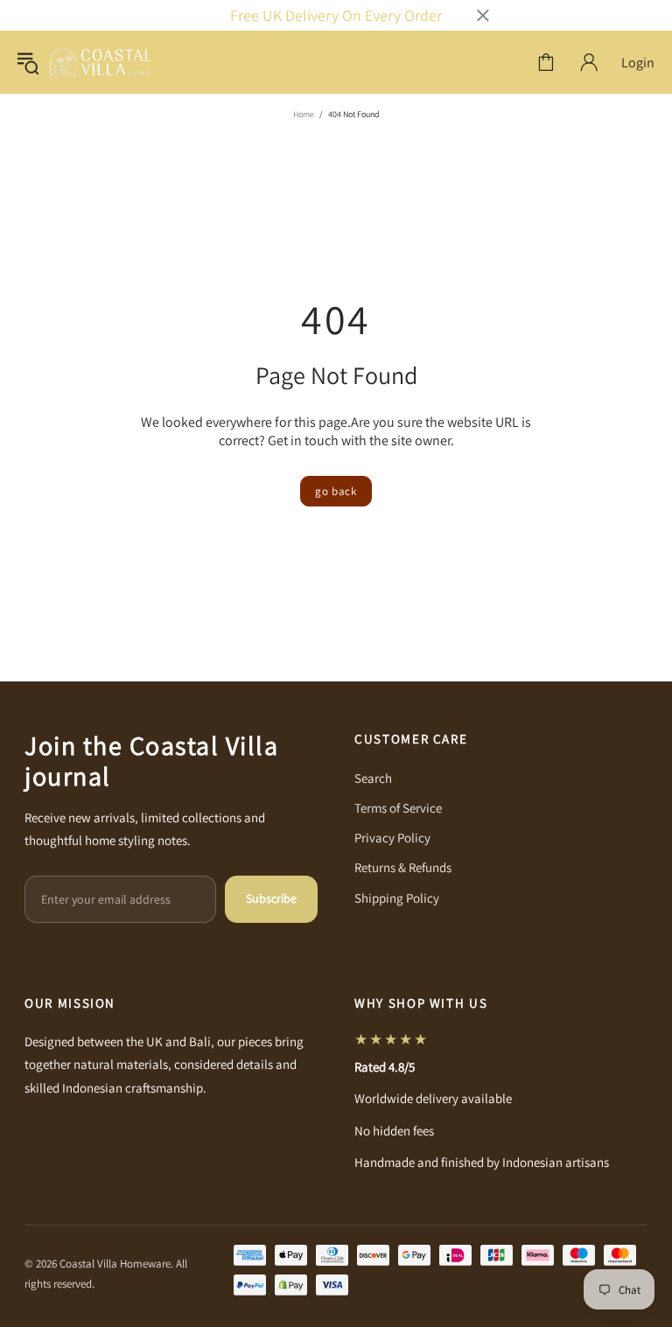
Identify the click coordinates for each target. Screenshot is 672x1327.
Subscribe (271, 898)
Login (637, 62)
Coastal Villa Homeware (100, 62)
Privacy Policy (392, 837)
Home (303, 114)
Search (373, 778)
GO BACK (336, 491)
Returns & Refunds (403, 867)
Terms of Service (398, 808)
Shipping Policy (396, 898)
